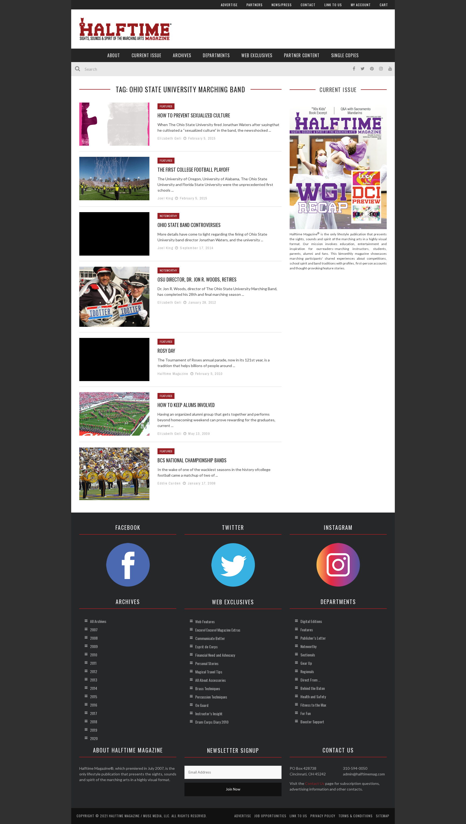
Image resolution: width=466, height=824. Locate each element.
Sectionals (307, 654)
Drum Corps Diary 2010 (211, 722)
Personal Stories (206, 663)
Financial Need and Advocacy (215, 655)
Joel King (165, 198)
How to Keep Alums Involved (186, 404)
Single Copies (345, 55)
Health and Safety (313, 696)
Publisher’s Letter (313, 638)
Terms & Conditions (355, 815)
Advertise (229, 4)
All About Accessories (210, 680)
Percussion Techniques (211, 697)
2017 (93, 713)
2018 (93, 721)
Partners (254, 4)
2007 (94, 629)
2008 (94, 638)
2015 (93, 696)
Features (166, 106)
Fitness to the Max (313, 705)
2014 (93, 688)
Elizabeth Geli (169, 138)
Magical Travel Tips (208, 671)
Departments (216, 55)
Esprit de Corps (206, 646)
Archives (182, 55)
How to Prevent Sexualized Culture (193, 115)
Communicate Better (210, 638)
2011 (93, 663)
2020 (94, 738)
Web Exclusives (256, 55)
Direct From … (310, 680)
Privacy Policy (322, 815)
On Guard (201, 705)
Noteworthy (168, 216)
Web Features (205, 621)
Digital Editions (311, 621)
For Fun (305, 713)
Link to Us (333, 4)
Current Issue (146, 55)
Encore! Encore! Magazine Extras (217, 630)
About (113, 55)
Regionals (307, 671)
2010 (93, 654)
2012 (93, 671)
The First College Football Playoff (193, 169)
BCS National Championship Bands (192, 460)
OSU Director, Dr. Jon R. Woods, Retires (197, 279)
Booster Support (312, 721)
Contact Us (314, 783)
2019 (93, 730)
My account (361, 4)
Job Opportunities (270, 815)
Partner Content (302, 55)
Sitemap (382, 815)
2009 (94, 646)
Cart (384, 4)
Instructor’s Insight (208, 713)
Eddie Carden (169, 483)
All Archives (98, 621)
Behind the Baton (312, 688)
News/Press (282, 4)
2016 (93, 705)
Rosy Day (166, 350)
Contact (308, 4)
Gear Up (306, 663)
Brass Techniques (207, 688)
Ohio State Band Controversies (189, 224)
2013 (93, 680)
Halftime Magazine (172, 373)
